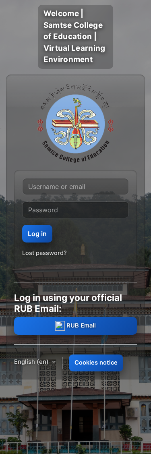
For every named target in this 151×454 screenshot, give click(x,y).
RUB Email (80, 325)
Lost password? (44, 253)
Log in (37, 234)
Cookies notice (96, 362)
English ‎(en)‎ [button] (32, 361)
